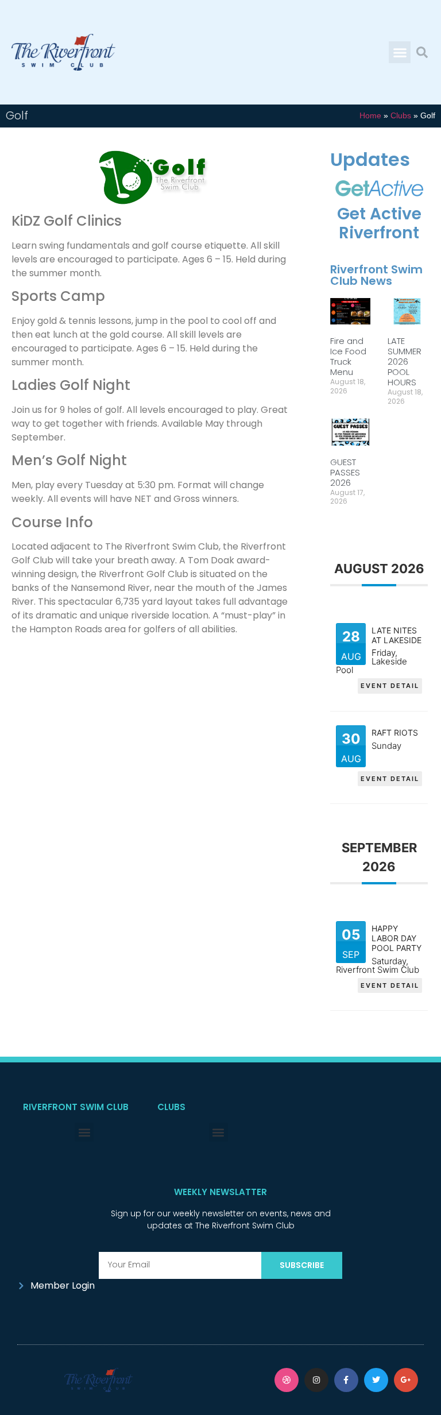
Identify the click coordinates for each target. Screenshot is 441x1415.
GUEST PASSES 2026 (345, 472)
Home (370, 115)
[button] (400, 52)
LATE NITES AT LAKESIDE (396, 635)
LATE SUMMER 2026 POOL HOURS (404, 361)
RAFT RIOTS (395, 732)
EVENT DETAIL (390, 686)
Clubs (400, 115)
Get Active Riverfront (379, 224)
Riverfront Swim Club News (376, 275)
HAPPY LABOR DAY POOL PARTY (396, 938)
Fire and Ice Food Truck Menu (348, 356)
